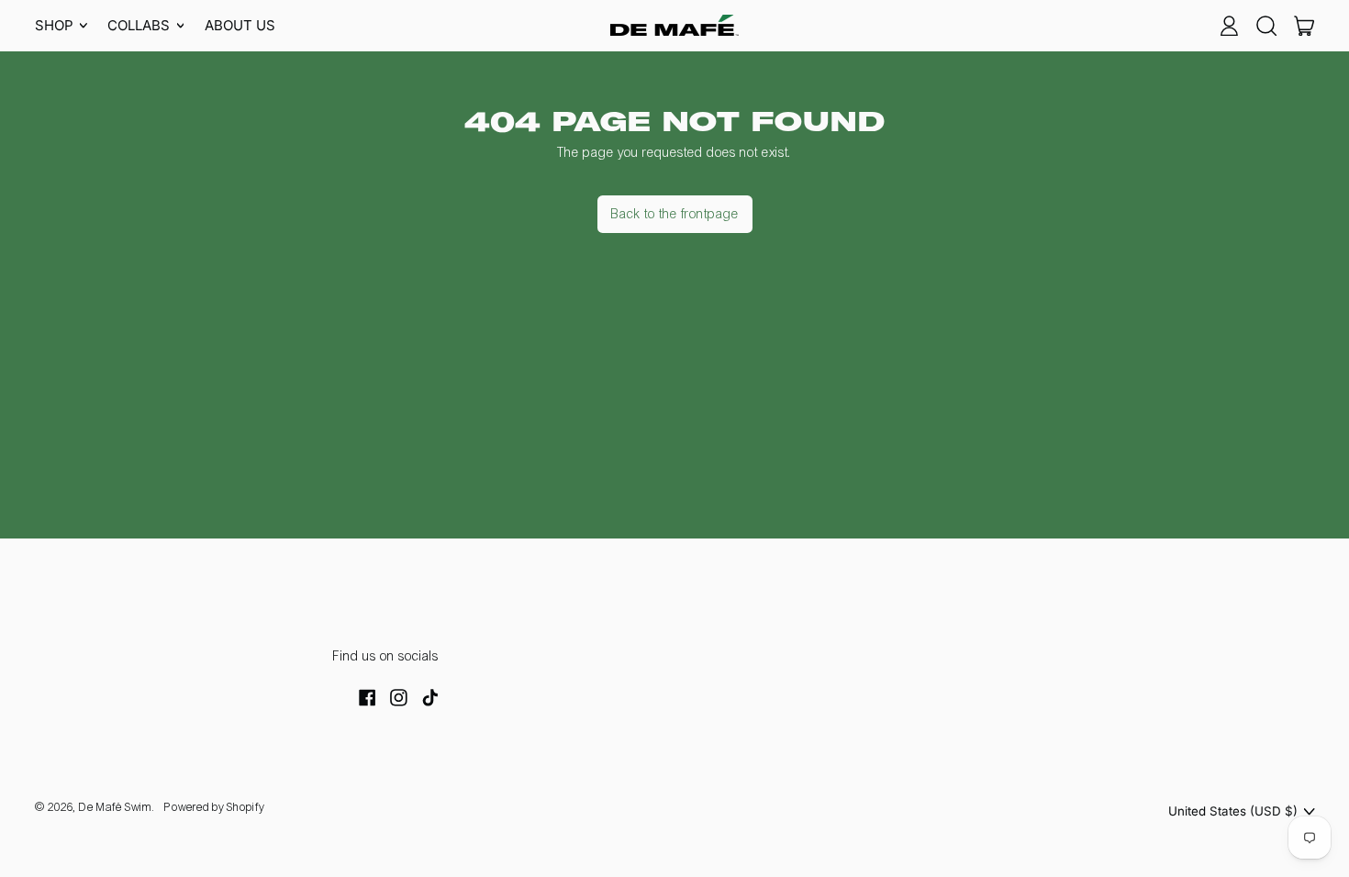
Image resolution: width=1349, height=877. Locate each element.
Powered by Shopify (214, 807)
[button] (1266, 25)
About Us (240, 25)
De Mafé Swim (115, 807)
